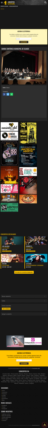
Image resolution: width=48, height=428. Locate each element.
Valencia (16, 383)
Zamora (26, 383)
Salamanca (13, 381)
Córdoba (18, 377)
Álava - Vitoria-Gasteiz (13, 374)
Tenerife (36, 381)
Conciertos (4, 392)
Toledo (44, 381)
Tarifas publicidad (6, 417)
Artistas (2, 9)
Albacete (21, 374)
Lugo (4, 380)
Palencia (43, 380)
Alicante (26, 374)
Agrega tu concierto (7, 314)
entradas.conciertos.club (13, 6)
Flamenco (4, 393)
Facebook (4, 405)
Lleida (44, 378)
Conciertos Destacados (4, 6)
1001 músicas (6, 309)
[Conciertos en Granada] (9, 3)
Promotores (5, 398)
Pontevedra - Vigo (5, 381)
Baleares (5, 375)
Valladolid (21, 383)
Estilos (3, 301)
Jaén (22, 378)
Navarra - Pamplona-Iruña (29, 380)
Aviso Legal (5, 418)
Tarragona (31, 381)
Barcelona (10, 375)
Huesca (18, 378)
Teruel (40, 381)
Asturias (35, 374)
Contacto (4, 420)
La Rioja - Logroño (28, 378)
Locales (4, 395)
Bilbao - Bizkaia (17, 375)
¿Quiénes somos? (6, 414)
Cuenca (23, 377)
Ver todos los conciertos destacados (24, 272)
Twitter (3, 407)
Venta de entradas (6, 415)
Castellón (3, 377)
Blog (3, 400)
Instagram (4, 408)
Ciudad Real (13, 377)
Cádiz (32, 375)
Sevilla (23, 381)
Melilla (16, 380)
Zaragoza (31, 383)
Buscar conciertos (6, 296)
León (41, 378)
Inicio (3, 390)
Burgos (23, 375)
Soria (27, 381)
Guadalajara (9, 378)
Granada (3, 378)
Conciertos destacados (8, 234)
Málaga (12, 380)
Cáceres (28, 375)
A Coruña (4, 374)
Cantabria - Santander (39, 375)
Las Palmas (36, 378)
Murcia (20, 380)
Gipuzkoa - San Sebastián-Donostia (34, 377)
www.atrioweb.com (36, 425)
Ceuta (7, 377)
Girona (45, 377)
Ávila (39, 374)
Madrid (7, 380)
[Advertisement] (24, 19)
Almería (30, 374)
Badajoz (43, 374)
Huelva (14, 378)
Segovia (19, 381)
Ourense (38, 380)
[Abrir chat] (44, 424)
